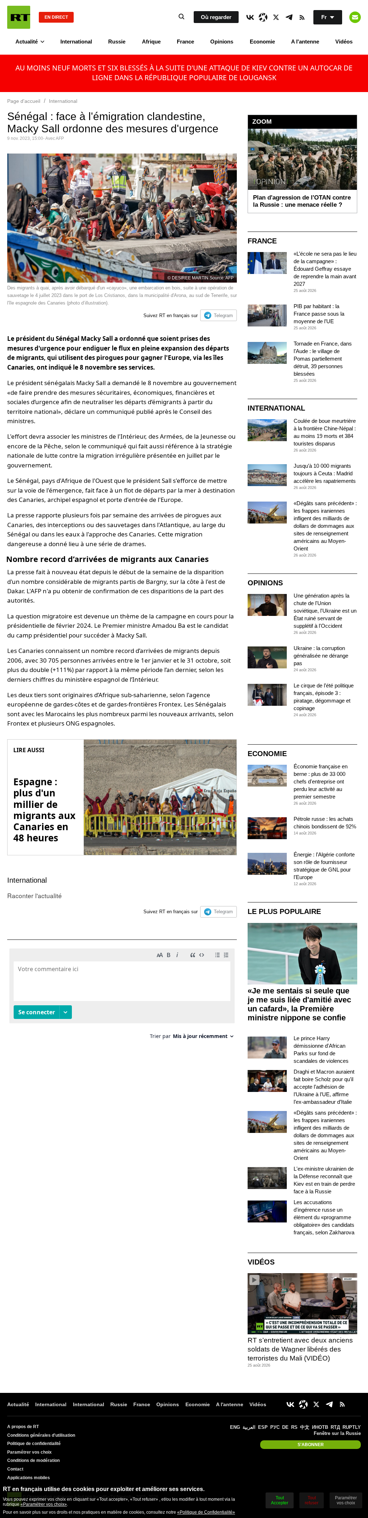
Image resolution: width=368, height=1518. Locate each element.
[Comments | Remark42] (122, 996)
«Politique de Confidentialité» (206, 1512)
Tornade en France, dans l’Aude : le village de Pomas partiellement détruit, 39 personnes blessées (323, 358)
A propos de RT (23, 1426)
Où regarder (216, 17)
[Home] (18, 17)
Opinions (221, 41)
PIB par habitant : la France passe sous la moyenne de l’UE (319, 313)
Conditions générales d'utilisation (41, 1435)
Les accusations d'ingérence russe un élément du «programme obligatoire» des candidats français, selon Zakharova (324, 1217)
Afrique (151, 41)
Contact (15, 1469)
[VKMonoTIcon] (250, 17)
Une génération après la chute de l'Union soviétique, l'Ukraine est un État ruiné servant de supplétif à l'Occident (325, 611)
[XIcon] (276, 17)
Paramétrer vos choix (29, 1452)
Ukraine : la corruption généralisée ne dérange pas (321, 655)
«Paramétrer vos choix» (43, 1504)
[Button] (355, 17)
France (185, 41)
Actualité (26, 41)
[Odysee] (263, 17)
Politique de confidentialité (34, 1443)
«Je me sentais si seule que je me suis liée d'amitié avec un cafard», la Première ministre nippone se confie (299, 1004)
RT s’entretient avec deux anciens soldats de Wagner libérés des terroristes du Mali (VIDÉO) (300, 1349)
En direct (56, 17)
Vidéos (344, 41)
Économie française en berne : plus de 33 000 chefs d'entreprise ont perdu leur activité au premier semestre (321, 781)
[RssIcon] (302, 17)
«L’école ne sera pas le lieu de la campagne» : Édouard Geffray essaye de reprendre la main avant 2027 (325, 269)
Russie (116, 41)
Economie (262, 41)
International (76, 41)
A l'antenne (305, 41)
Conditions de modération (33, 1460)
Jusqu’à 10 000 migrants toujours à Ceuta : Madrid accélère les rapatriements (325, 473)
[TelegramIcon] (289, 17)
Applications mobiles (28, 1477)
